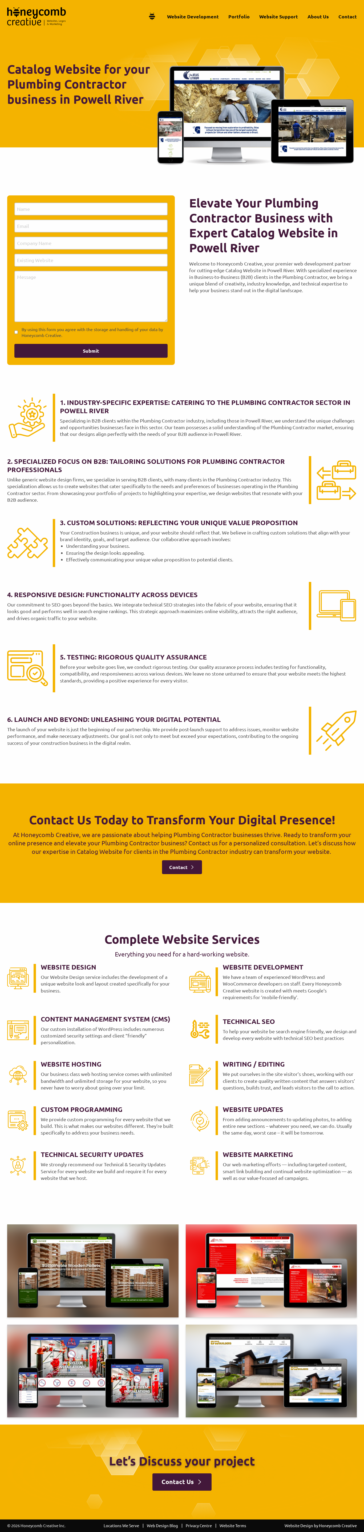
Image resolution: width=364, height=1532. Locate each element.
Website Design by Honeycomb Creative (321, 1525)
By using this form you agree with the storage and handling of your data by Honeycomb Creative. (92, 332)
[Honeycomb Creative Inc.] (36, 16)
